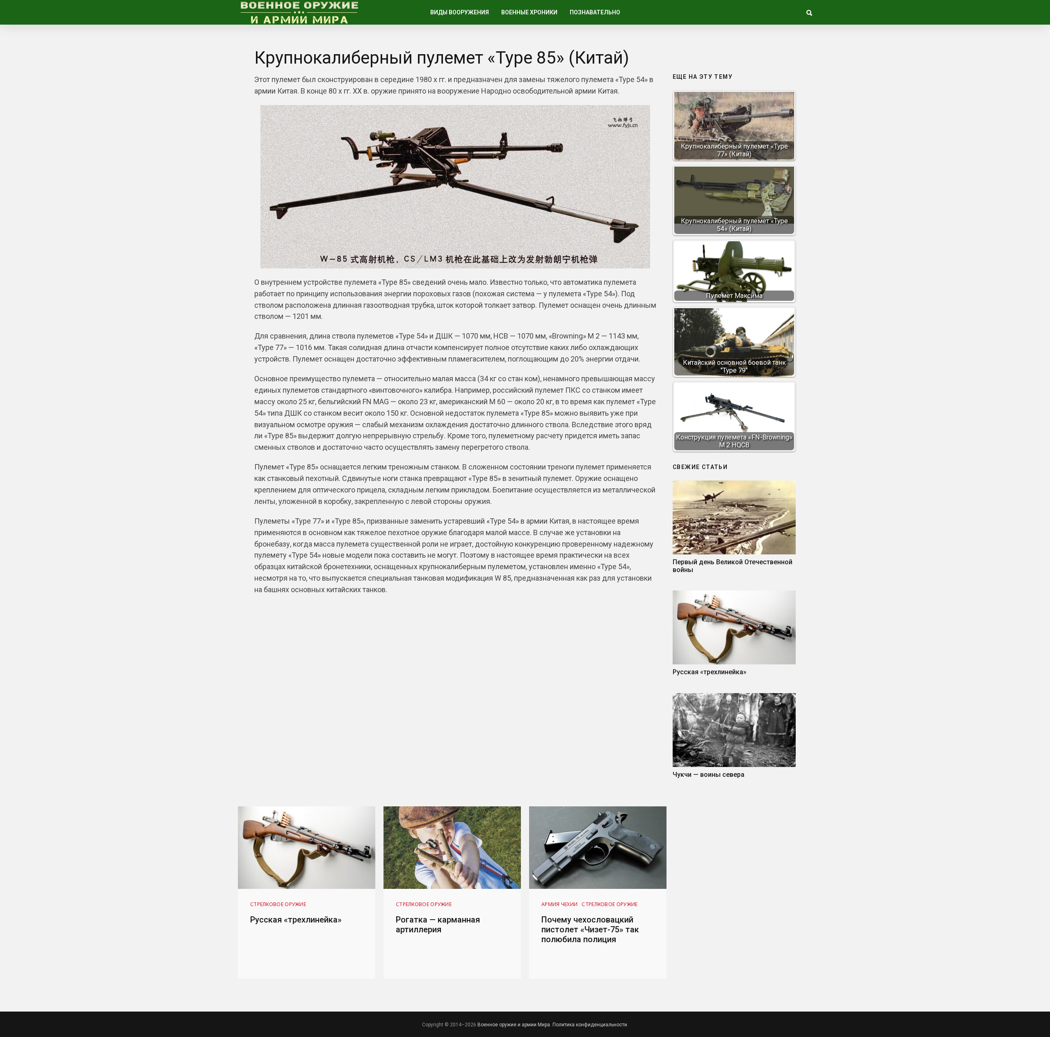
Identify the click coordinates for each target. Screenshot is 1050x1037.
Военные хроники (529, 12)
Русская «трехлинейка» (709, 672)
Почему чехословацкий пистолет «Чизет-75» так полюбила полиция (590, 929)
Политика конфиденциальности (589, 1025)
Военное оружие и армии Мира (513, 1025)
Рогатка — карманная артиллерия (438, 924)
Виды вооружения (459, 12)
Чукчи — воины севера (708, 774)
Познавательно (595, 12)
